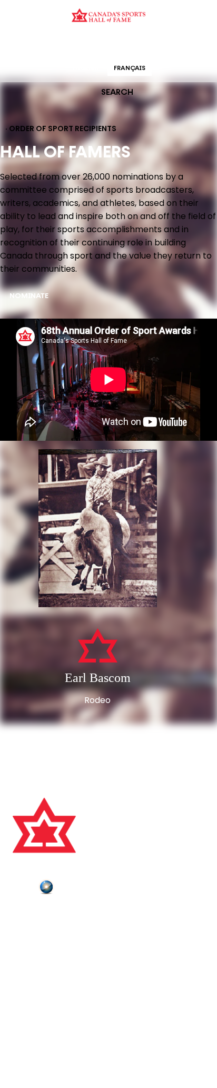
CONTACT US (38, 931)
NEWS (25, 960)
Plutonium (76, 889)
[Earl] (97, 529)
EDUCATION (67, 44)
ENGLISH (85, 68)
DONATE (29, 975)
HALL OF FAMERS (184, 44)
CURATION (24, 44)
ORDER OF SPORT (122, 44)
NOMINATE (28, 296)
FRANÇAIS (129, 68)
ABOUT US (32, 916)
